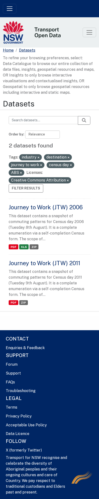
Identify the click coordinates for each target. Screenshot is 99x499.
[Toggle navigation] (9, 8)
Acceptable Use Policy (26, 425)
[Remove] (38, 157)
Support (13, 373)
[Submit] (84, 120)
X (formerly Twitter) (24, 450)
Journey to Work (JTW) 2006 (46, 207)
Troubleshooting (21, 390)
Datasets (27, 50)
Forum (12, 364)
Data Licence (17, 433)
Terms (11, 407)
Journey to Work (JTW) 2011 (44, 263)
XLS (24, 247)
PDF (13, 247)
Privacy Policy (19, 416)
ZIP (34, 247)
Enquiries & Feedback (25, 348)
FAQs (10, 382)
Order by (16, 134)
